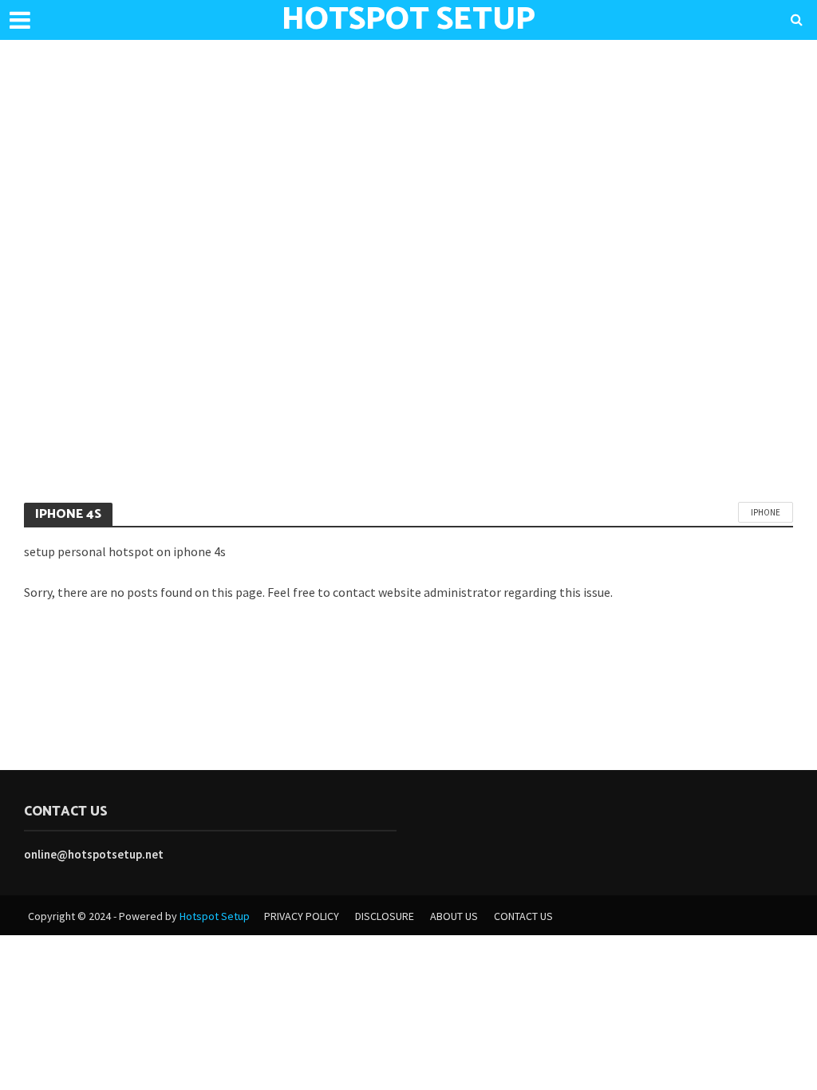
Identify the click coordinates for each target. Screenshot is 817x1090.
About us (454, 916)
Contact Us (523, 916)
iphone (765, 512)
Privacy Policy (301, 916)
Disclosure (384, 916)
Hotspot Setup (215, 916)
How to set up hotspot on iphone (154, 437)
